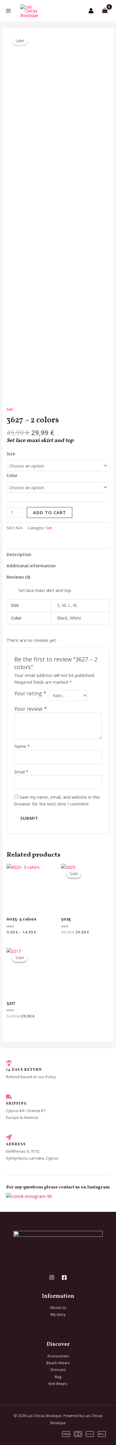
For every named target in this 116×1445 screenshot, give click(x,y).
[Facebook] (64, 1277)
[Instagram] (51, 1277)
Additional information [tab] (31, 565)
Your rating (30, 693)
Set (10, 409)
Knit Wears (58, 1383)
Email (21, 772)
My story (58, 1314)
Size (11, 454)
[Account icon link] (91, 10)
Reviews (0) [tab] (18, 577)
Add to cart (49, 512)
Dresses (58, 1369)
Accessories (58, 1356)
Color (12, 475)
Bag (58, 1376)
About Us (58, 1307)
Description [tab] (19, 554)
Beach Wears (58, 1362)
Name (22, 746)
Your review (30, 708)
